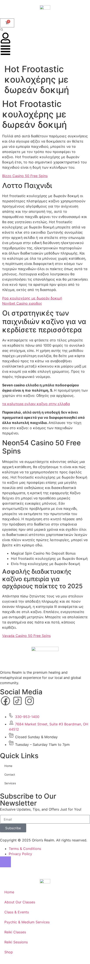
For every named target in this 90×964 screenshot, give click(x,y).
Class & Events (16, 912)
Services (10, 783)
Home (8, 766)
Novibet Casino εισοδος (22, 303)
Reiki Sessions (16, 942)
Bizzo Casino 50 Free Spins (25, 176)
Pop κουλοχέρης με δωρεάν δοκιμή (32, 298)
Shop (8, 952)
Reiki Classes (15, 932)
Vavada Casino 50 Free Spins (26, 635)
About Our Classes (19, 902)
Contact (9, 774)
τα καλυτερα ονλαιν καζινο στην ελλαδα (36, 404)
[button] (1, 30)
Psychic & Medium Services (27, 922)
